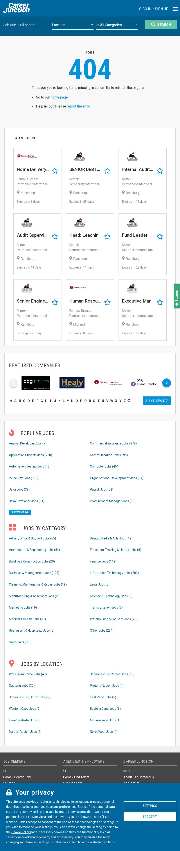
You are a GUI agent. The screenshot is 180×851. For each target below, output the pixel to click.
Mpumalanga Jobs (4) (105, 720)
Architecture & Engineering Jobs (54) (34, 550)
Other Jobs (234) (101, 630)
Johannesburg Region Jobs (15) (112, 674)
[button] (175, 310)
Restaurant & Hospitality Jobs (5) (31, 630)
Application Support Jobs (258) (30, 455)
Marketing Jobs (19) (23, 607)
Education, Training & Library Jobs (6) (115, 550)
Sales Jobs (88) (20, 642)
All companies (156, 401)
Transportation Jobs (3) (106, 607)
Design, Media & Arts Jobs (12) (111, 538)
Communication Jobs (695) (109, 455)
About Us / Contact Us (138, 777)
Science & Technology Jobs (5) (111, 596)
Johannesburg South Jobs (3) (29, 697)
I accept (150, 817)
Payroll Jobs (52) (101, 489)
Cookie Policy (20, 832)
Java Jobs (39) (19, 489)
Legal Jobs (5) (100, 584)
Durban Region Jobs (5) (25, 731)
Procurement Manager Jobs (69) (112, 501)
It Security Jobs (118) (23, 478)
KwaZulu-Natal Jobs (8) (25, 720)
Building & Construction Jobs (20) (32, 561)
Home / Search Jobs (17, 777)
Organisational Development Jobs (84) (116, 478)
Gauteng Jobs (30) (22, 685)
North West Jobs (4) (103, 731)
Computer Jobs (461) (105, 466)
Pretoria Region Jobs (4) (107, 685)
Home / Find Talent (76, 777)
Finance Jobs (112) (103, 561)
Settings (150, 806)
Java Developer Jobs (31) (26, 501)
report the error (78, 106)
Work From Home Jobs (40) (28, 674)
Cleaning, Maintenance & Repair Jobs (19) (38, 584)
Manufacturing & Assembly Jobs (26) (35, 596)
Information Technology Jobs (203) (114, 573)
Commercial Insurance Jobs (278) (113, 443)
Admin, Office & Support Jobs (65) (32, 538)
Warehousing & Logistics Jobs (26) (113, 619)
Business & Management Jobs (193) (34, 573)
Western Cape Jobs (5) (25, 708)
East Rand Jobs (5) (103, 697)
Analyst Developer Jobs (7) (27, 443)
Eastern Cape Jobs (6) (105, 708)
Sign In (145, 9)
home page (59, 97)
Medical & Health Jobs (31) (27, 619)
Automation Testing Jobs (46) (29, 466)
